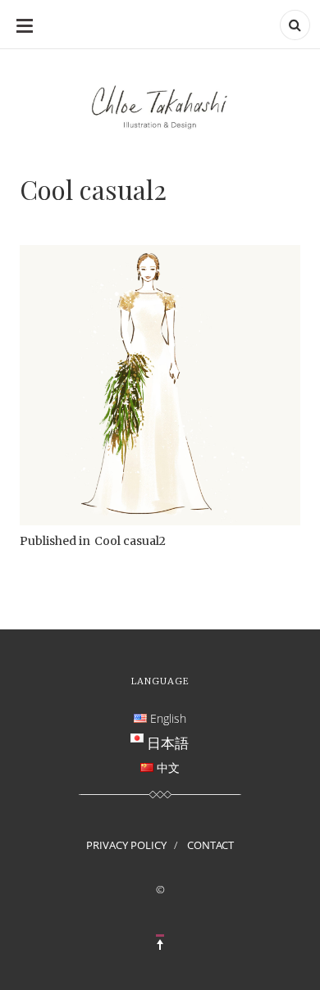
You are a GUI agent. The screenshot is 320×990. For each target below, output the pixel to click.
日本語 (168, 742)
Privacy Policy (126, 845)
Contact (210, 845)
